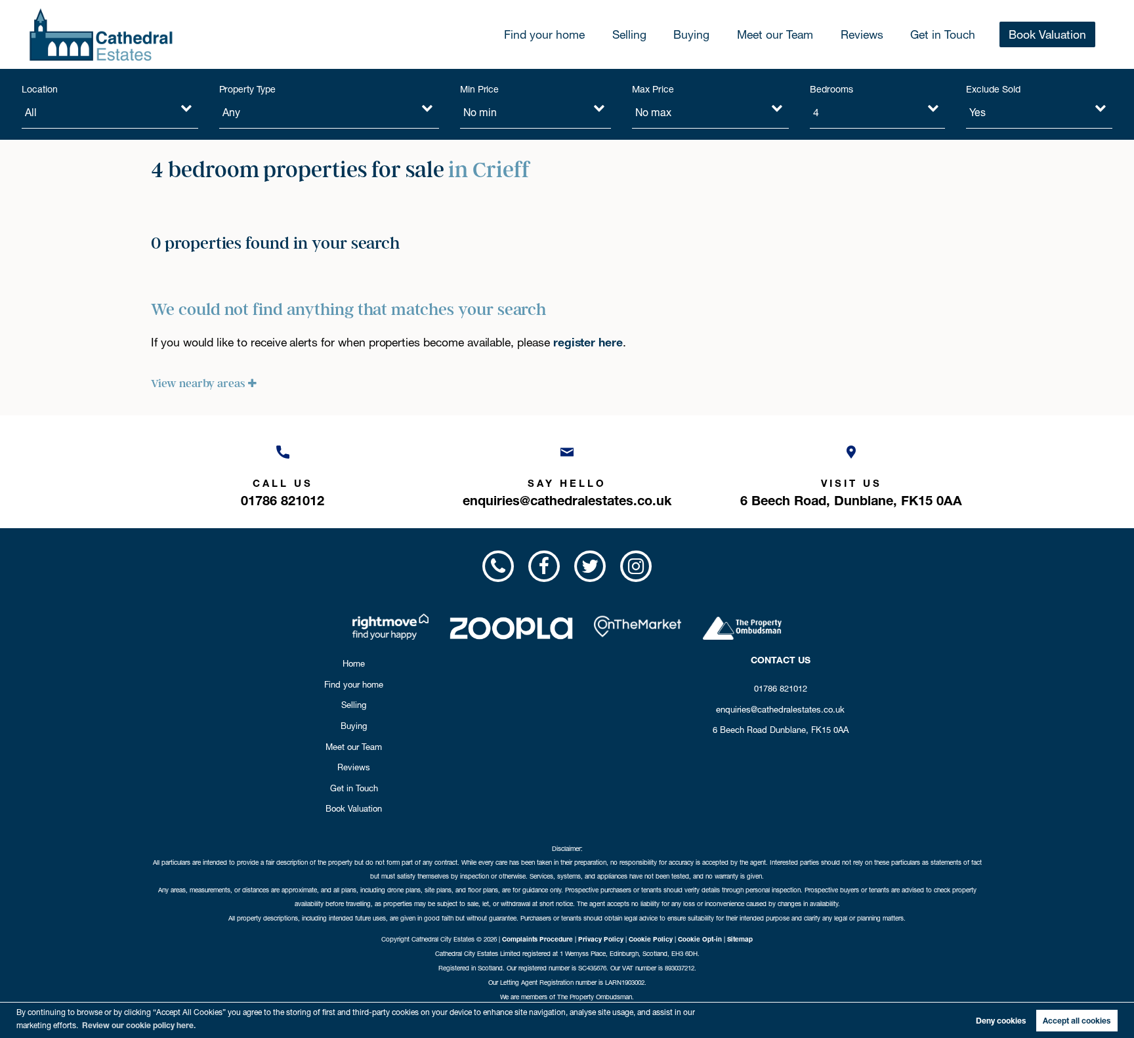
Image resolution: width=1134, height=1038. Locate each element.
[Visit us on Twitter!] (590, 566)
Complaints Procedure (537, 939)
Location (40, 89)
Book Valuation (1047, 34)
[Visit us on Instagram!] (636, 566)
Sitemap (740, 939)
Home (354, 663)
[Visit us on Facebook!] (544, 566)
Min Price (479, 89)
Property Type (247, 89)
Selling (629, 34)
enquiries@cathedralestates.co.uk (780, 709)
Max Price (653, 89)
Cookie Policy (651, 939)
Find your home (544, 34)
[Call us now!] (497, 566)
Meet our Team (775, 34)
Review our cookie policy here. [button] (139, 1025)
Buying (691, 34)
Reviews (862, 34)
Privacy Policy (600, 939)
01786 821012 (780, 688)
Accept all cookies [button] (1076, 1021)
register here (588, 342)
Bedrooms (831, 89)
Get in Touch (942, 34)
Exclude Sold (993, 89)
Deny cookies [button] (1001, 1021)
